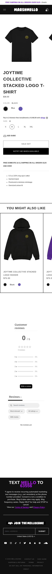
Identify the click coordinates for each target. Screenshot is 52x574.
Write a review (26, 386)
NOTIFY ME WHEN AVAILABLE (26, 151)
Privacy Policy (39, 507)
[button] (26, 357)
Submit (42, 531)
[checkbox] (14, 417)
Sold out (26, 144)
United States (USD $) (25, 536)
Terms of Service (22, 507)
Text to (26, 484)
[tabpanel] (26, 428)
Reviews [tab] (15, 396)
